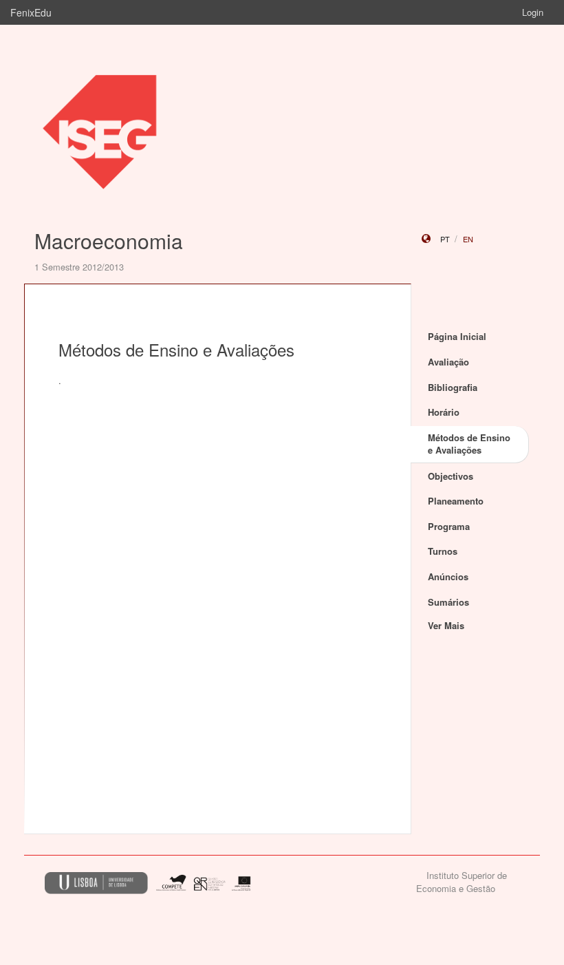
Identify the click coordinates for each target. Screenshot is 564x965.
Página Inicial (457, 336)
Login (532, 12)
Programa (449, 526)
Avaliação (448, 361)
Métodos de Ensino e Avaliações (469, 444)
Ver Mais (446, 625)
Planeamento (456, 500)
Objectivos (450, 475)
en (468, 238)
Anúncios (448, 576)
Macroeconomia (108, 240)
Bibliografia (452, 387)
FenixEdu (31, 12)
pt (445, 238)
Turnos (442, 551)
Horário (443, 411)
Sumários (448, 601)
